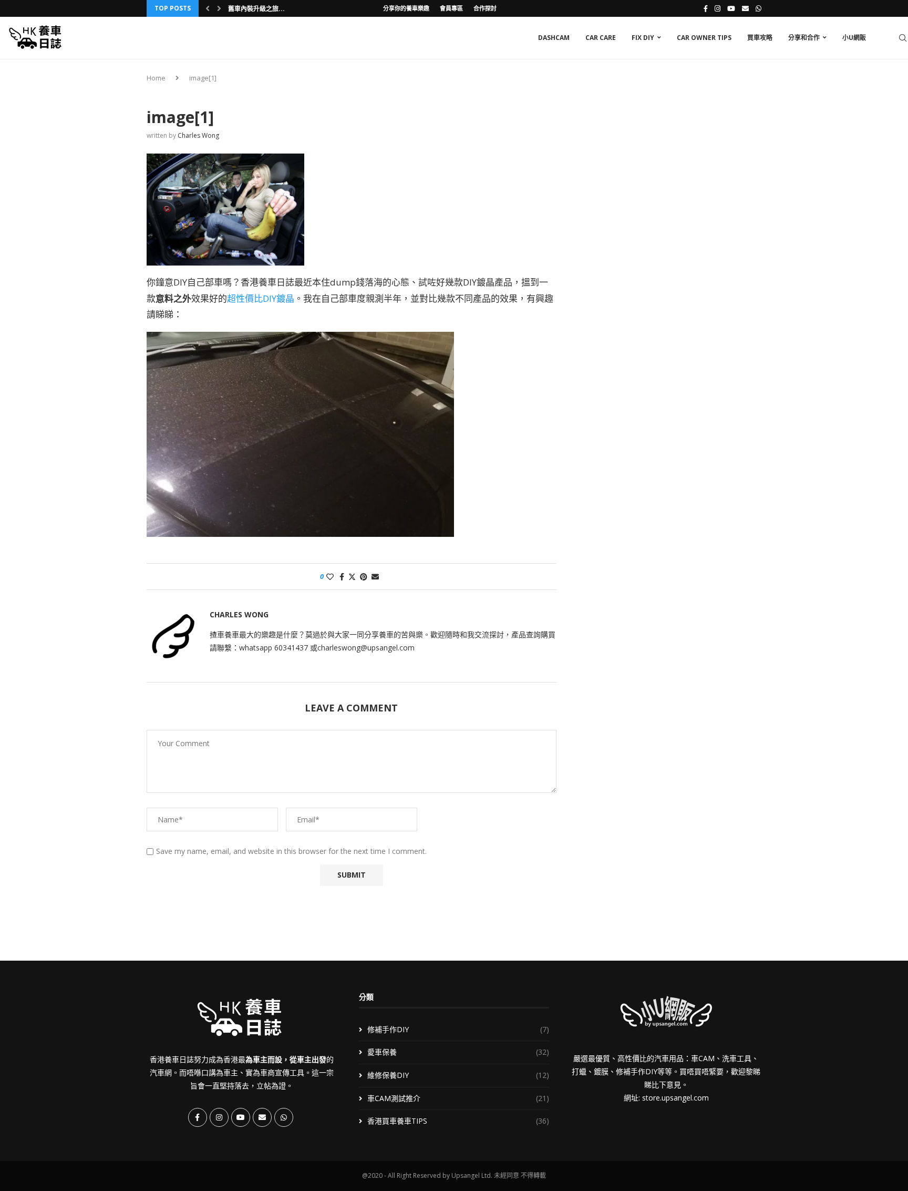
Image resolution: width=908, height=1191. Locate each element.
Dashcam (554, 37)
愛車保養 (458, 1052)
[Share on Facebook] (341, 577)
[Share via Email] (375, 577)
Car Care (600, 37)
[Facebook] (706, 8)
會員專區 (451, 8)
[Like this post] (330, 577)
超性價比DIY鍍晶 (260, 298)
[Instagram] (717, 8)
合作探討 (485, 8)
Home (156, 78)
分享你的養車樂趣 (406, 8)
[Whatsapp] (758, 8)
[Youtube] (731, 8)
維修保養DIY (458, 1075)
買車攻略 (759, 37)
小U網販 (854, 37)
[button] (207, 8)
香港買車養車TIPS (458, 1121)
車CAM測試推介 (458, 1098)
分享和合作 (804, 37)
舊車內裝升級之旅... (256, 8)
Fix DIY (643, 37)
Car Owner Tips (704, 37)
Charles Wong (198, 135)
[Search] (902, 38)
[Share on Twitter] (352, 577)
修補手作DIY (458, 1029)
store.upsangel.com (675, 1098)
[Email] (745, 8)
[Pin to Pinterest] (363, 577)
